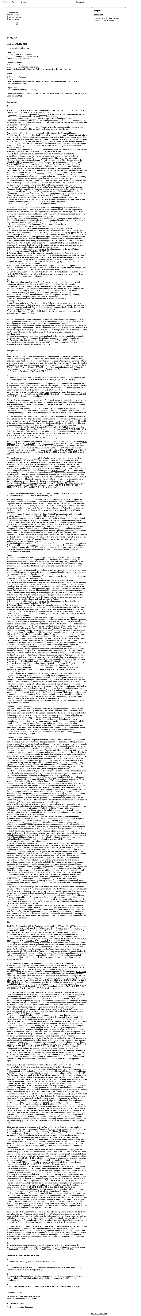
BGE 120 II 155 (73, 1021)
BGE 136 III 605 (72, 429)
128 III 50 (30, 444)
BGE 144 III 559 (20, 930)
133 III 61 (58, 1187)
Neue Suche (98, 15)
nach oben (102, 1314)
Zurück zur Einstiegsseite (12, 2)
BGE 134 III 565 (50, 452)
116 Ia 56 (35, 988)
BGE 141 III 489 (67, 1181)
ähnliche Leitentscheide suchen (106, 18)
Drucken (26, 2)
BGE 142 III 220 (62, 485)
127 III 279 (48, 444)
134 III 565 (59, 930)
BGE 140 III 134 (62, 947)
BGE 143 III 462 (45, 394)
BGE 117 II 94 (13, 1021)
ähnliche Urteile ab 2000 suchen (106, 20)
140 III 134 (72, 968)
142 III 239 (44, 930)
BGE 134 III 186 (66, 450)
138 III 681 (15, 988)
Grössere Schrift (82, 2)
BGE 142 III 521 (37, 371)
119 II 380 (73, 452)
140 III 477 (11, 487)
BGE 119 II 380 (50, 1034)
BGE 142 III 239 (53, 968)
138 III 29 (31, 487)
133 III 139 (74, 930)
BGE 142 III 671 (35, 1187)
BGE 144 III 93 (62, 1141)
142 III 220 (26, 1046)
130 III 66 (14, 970)
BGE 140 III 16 (58, 471)
